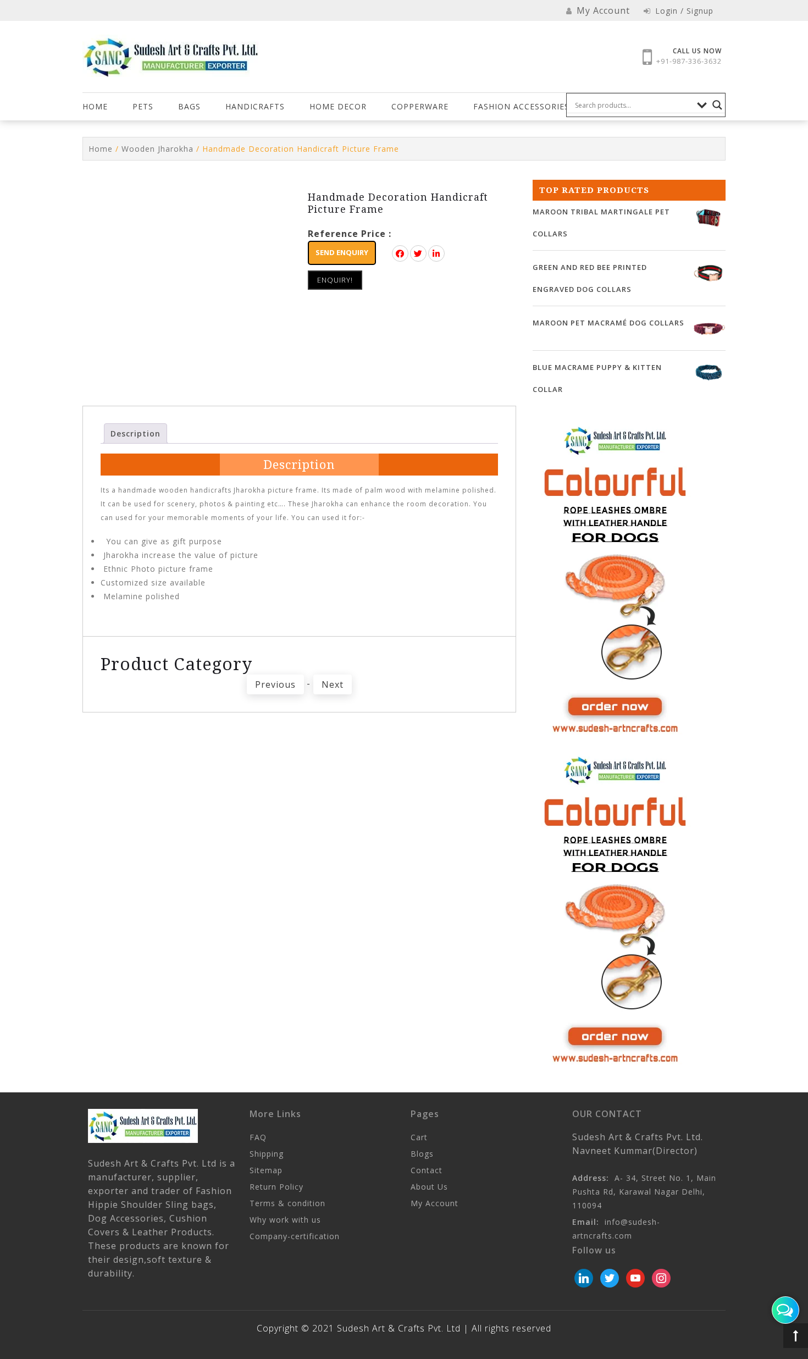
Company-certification (295, 1236)
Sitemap (266, 1170)
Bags (189, 106)
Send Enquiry (342, 252)
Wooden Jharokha (157, 148)
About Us (429, 1186)
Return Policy (276, 1186)
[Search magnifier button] (717, 105)
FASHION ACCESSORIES (521, 106)
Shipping (267, 1153)
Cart (419, 1137)
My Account (434, 1203)
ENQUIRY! (335, 280)
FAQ (258, 1137)
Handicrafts (255, 106)
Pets (142, 106)
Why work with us (285, 1219)
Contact (426, 1170)
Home (95, 106)
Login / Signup (682, 10)
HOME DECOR (338, 106)
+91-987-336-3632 (689, 61)
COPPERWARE (420, 106)
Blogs (422, 1153)
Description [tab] (135, 433)
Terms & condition (287, 1203)
